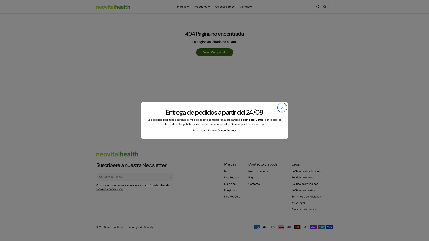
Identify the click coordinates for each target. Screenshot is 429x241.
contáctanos (229, 130)
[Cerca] (282, 108)
